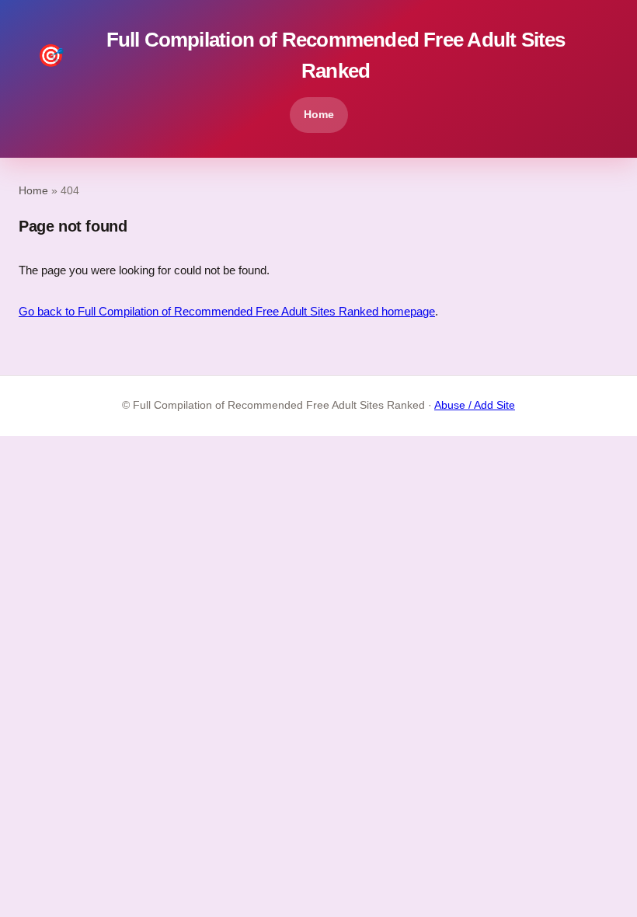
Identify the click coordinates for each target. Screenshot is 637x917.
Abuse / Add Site (474, 405)
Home (319, 114)
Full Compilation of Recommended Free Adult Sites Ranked (301, 55)
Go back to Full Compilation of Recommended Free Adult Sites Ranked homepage (227, 311)
